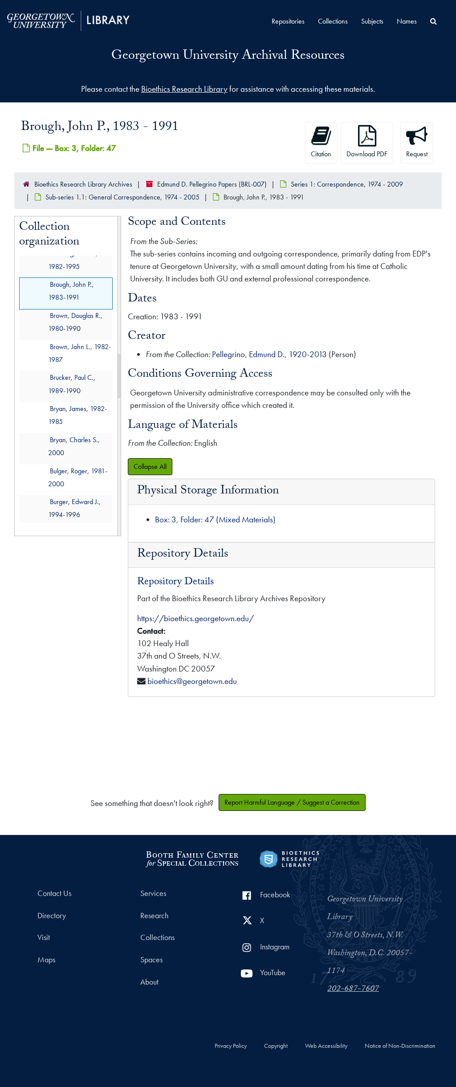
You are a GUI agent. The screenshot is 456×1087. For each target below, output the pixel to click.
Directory (51, 915)
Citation (321, 154)
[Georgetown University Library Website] (68, 19)
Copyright (276, 1046)
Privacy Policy (231, 1046)
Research (154, 915)
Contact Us (54, 893)
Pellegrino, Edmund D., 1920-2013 (269, 354)
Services (153, 893)
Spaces (151, 960)
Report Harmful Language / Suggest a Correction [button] (292, 802)
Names (407, 21)
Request (417, 154)
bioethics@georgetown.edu (192, 681)
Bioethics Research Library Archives (83, 184)
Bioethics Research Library (184, 88)
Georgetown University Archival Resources (228, 56)
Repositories (288, 21)
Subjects (372, 21)
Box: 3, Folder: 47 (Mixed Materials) (215, 519)
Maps (46, 960)
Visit (43, 937)
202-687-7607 (353, 989)
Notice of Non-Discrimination (400, 1046)
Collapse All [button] (150, 466)
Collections (333, 21)
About (149, 982)
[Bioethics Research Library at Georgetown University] (289, 857)
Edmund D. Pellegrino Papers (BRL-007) (212, 184)
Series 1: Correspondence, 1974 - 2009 (347, 184)
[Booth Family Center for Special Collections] (192, 857)
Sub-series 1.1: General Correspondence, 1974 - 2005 (122, 197)
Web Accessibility (326, 1046)
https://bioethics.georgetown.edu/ (195, 618)
